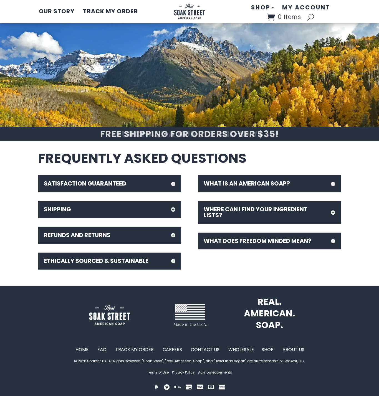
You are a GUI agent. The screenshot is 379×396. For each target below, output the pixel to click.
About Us (293, 349)
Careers (173, 349)
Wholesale (241, 349)
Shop (261, 7)
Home (82, 349)
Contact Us (205, 349)
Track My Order (110, 11)
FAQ (101, 349)
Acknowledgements (215, 372)
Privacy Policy (183, 372)
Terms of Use (158, 372)
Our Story (57, 11)
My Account (306, 7)
